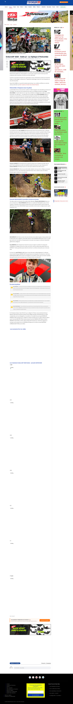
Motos (21, 6)
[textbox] (32, 668)
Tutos (18, 6)
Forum (53, 6)
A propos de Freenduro (11, 685)
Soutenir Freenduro (64, 2)
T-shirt (57, 6)
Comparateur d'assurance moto (61, 201)
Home (6, 6)
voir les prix (61, 193)
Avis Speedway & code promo (55, 690)
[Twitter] (7, 64)
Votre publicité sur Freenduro (12, 689)
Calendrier (44, 6)
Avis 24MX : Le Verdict (54, 693)
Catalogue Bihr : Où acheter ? (55, 695)
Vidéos (34, 6)
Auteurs (8, 686)
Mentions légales (10, 690)
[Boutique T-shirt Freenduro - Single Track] (61, 98)
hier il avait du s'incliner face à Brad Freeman (29, 84)
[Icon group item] (30, 677)
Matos (26, 6)
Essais (14, 6)
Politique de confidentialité (12, 691)
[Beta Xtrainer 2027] (36, 16)
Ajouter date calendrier (11, 692)
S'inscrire (43, 663)
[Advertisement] (30, 647)
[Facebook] (7, 62)
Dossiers (30, 6)
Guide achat (63, 6)
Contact (8, 684)
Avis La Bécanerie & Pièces (55, 688)
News (10, 6)
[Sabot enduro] (30, 66)
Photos (38, 6)
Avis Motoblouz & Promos (55, 686)
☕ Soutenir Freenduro (44, 620)
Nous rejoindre (9, 687)
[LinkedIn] (7, 67)
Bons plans (49, 6)
